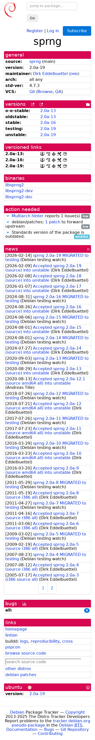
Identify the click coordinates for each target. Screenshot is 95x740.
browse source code (25, 653)
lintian (11, 635)
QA (58, 91)
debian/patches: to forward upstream (46, 224)
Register (35, 30)
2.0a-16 (48, 122)
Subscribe (77, 30)
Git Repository (75, 729)
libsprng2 (14, 185)
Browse (45, 91)
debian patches (20, 674)
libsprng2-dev (19, 190)
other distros (18, 668)
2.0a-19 (48, 128)
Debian (17, 712)
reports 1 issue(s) (50, 216)
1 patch (52, 222)
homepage (16, 629)
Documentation (21, 729)
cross (67, 641)
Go (32, 18)
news (11, 249)
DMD (74, 74)
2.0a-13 (48, 110)
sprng (35, 61)
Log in (53, 30)
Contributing (50, 733)
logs (24, 641)
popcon (12, 647)
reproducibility (45, 641)
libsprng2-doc (19, 196)
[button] (8, 215)
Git (32, 91)
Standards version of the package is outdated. (46, 234)
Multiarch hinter (28, 215)
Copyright (75, 712)
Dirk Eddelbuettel (50, 73)
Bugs (49, 729)
